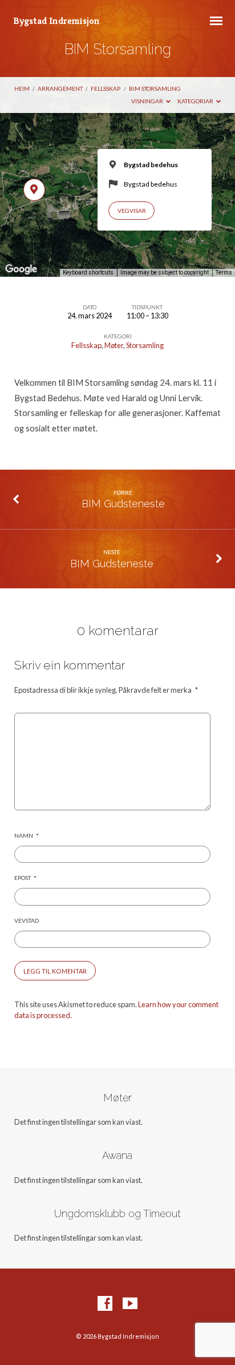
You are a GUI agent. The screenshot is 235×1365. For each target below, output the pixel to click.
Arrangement (60, 88)
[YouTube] (130, 1304)
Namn (26, 835)
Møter (113, 345)
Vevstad (26, 920)
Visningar (147, 101)
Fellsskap (105, 88)
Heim (22, 88)
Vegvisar (132, 210)
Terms (224, 272)
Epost (25, 877)
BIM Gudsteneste (123, 504)
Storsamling (145, 345)
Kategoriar (195, 101)
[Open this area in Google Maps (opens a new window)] (21, 269)
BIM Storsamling (155, 88)
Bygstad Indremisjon (56, 21)
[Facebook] (105, 1304)
